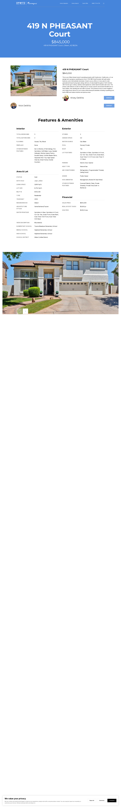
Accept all (111, 800)
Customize (101, 800)
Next (25, 311)
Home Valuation (64, 3)
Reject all (92, 800)
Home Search (75, 3)
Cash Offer (85, 3)
